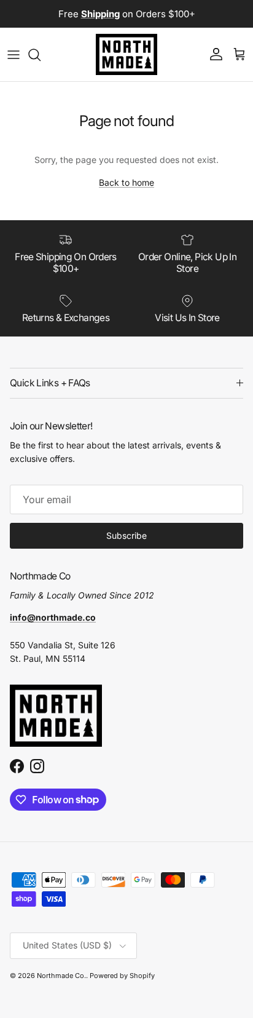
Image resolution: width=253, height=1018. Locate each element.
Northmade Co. (61, 975)
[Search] (40, 54)
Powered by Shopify (122, 975)
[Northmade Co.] (126, 54)
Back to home (126, 182)
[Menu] (13, 54)
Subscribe (126, 535)
